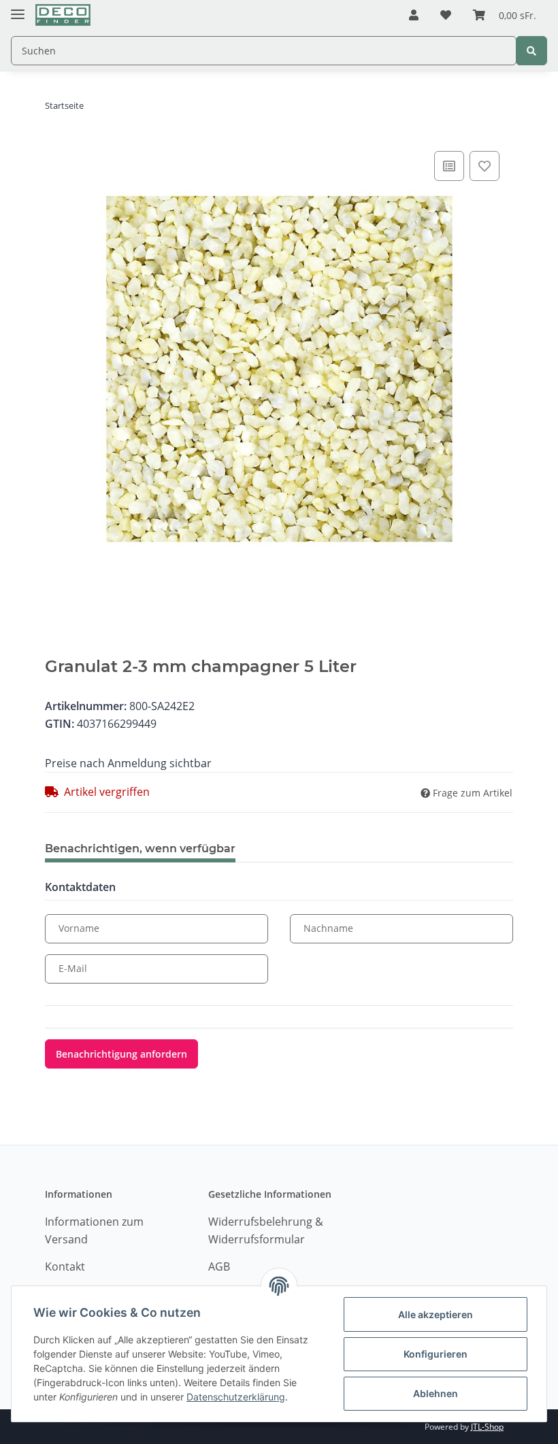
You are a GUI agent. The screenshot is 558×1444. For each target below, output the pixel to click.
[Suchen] (531, 50)
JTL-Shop (487, 1426)
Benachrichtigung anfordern (121, 1053)
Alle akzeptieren (435, 1314)
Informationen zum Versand (94, 1230)
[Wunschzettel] (445, 15)
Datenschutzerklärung (235, 1397)
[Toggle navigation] (17, 8)
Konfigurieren (435, 1354)
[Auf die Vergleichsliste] (449, 166)
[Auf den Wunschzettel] (484, 166)
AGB (219, 1266)
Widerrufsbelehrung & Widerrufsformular (265, 1230)
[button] (413, 15)
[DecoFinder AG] (63, 15)
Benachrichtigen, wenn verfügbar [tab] (140, 848)
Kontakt (65, 1266)
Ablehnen (435, 1393)
